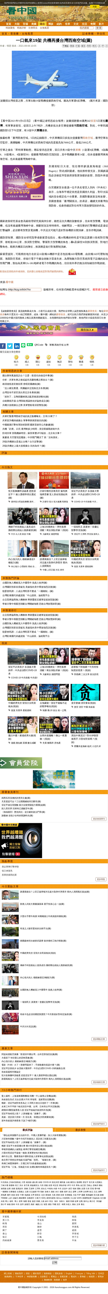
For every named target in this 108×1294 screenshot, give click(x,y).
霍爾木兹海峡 (80, 746)
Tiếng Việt (90, 1273)
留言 (83, 46)
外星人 (68, 1204)
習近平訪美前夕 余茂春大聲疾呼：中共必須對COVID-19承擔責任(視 (33, 1068)
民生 (51, 1201)
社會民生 (33, 28)
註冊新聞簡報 (10, 1252)
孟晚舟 (95, 1185)
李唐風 (75, 1227)
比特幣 (86, 1192)
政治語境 (94, 674)
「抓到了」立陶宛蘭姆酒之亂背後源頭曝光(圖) (25, 396)
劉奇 (13, 1204)
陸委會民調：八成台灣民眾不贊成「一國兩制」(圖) (27, 591)
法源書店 (44, 1276)
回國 (38, 1201)
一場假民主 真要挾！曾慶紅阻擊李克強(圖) (40, 1002)
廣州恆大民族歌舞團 (20, 502)
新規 (24, 534)
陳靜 (39, 1227)
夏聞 (74, 1223)
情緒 (30, 566)
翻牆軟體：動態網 (52, 1280)
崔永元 (44, 1189)
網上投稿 (8, 1273)
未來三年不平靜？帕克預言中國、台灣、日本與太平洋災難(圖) (31, 1106)
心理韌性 (23, 566)
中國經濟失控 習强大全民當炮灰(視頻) (38, 953)
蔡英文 (37, 1195)
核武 (89, 746)
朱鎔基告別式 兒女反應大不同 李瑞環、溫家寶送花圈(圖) (28, 1099)
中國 (29, 534)
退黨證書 (64, 1276)
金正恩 (83, 1185)
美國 (33, 24)
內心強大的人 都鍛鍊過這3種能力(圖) (37, 977)
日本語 (101, 1273)
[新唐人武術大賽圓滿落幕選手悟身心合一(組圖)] (10, 904)
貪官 (76, 707)
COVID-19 (78, 502)
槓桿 (66, 1192)
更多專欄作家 (99, 1245)
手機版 (65, 46)
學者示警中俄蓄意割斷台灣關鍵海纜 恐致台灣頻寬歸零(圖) (31, 604)
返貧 (76, 566)
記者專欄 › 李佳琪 (93, 33)
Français (79, 1273)
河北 (57, 570)
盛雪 (39, 1230)
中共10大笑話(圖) (28, 1026)
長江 (17, 1185)
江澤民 (83, 534)
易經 (33, 1204)
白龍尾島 (66, 1198)
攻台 (55, 710)
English (69, 1273)
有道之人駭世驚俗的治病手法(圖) (35, 928)
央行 (57, 1192)
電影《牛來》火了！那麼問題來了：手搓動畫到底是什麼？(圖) (31, 1065)
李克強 (90, 534)
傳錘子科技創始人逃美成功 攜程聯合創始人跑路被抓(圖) (46, 965)
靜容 (39, 1233)
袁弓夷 (26, 1185)
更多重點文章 (99, 1039)
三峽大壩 (4, 1185)
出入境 (19, 534)
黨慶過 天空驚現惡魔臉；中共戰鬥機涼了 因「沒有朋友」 (31, 437)
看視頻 (101, 1276)
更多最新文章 (99, 1082)
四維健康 (7, 1240)
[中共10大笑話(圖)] (10, 1026)
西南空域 (88, 137)
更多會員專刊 (99, 819)
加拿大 (47, 1192)
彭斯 (9, 1189)
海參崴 (27, 1195)
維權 (102, 1195)
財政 (13, 1195)
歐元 (91, 1192)
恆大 (51, 502)
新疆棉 (11, 1185)
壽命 (74, 1204)
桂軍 (76, 1201)
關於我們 (37, 1273)
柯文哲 (55, 1185)
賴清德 (29, 1182)
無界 (65, 1280)
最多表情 (80, 1130)
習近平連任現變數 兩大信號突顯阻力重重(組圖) (24, 805)
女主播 (103, 1198)
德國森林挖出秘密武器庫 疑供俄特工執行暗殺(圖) (43, 941)
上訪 (10, 1198)
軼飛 (5, 1223)
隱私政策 (59, 1273)
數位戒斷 (32, 743)
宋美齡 (99, 1201)
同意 (95, 6)
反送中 (65, 1189)
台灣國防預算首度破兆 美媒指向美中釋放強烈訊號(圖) (29, 587)
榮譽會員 (92, 311)
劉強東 (48, 1195)
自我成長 (36, 566)
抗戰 (81, 1201)
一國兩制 (4, 1192)
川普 (23, 1182)
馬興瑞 (65, 502)
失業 (45, 743)
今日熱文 (7, 467)
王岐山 (89, 1185)
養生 (83, 1204)
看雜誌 (54, 1276)
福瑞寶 (92, 1276)
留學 (20, 1201)
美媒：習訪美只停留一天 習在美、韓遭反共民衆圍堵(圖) (28, 1117)
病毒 (40, 1182)
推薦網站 (8, 1276)
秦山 (5, 1233)
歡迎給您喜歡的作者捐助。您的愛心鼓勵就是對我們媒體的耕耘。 (32, 271)
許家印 (46, 502)
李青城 (75, 1233)
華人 (7, 1201)
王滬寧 (31, 1189)
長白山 (59, 1198)
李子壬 (75, 1237)
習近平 (77, 534)
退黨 (46, 1185)
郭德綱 (77, 674)
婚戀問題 (55, 534)
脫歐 (53, 1192)
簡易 (74, 1216)
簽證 (34, 1201)
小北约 (95, 746)
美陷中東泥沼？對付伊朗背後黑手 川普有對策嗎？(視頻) (84, 738)
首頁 (8, 24)
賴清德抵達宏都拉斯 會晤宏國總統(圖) (21, 384)
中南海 (50, 1189)
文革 (78, 1204)
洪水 (21, 1185)
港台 (42, 24)
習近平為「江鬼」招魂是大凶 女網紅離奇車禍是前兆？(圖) (29, 1167)
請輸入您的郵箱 (36, 1258)
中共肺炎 (4, 1182)
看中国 (23, 13)
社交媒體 (33, 1192)
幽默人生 (39, 1204)
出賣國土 (98, 1182)
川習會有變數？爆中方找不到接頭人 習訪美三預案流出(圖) (29, 1139)
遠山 (39, 1223)
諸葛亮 (27, 1204)
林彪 (9, 1204)
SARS (79, 1198)
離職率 (50, 743)
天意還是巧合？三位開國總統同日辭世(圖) (21, 801)
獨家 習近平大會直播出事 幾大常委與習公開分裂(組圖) (27, 1146)
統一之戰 (62, 710)
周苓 (5, 1227)
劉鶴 (26, 1189)
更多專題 (101, 879)
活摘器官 (30, 1198)
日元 (95, 1192)
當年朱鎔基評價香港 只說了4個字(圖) (19, 1120)
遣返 (29, 1201)
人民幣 (80, 1192)
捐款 (28, 1273)
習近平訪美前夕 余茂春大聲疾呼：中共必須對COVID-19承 (85, 494)
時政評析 (21, 28)
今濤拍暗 (41, 1216)
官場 (25, 24)
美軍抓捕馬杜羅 (9, 875)
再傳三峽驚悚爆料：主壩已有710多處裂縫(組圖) (24, 1163)
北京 (43, 1195)
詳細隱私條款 (64, 6)
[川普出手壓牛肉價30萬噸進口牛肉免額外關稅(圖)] (10, 916)
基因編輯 (89, 1195)
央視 (2, 1201)
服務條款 (48, 1273)
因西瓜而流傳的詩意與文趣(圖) (16, 798)
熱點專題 (7, 861)
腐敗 (79, 1189)
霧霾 (83, 1195)
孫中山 (86, 1201)
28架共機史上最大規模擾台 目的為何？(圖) (23, 446)
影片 (101, 24)
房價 (58, 1195)
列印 (89, 46)
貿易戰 (79, 1182)
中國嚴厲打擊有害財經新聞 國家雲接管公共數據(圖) (28, 424)
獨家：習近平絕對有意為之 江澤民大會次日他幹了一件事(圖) (30, 1103)
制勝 (45, 710)
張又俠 (91, 1182)
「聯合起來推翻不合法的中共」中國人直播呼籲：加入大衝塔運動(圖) (34, 1135)
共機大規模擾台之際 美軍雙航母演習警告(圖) (24, 405)
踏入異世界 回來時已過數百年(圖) (17, 808)
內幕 (55, 1189)
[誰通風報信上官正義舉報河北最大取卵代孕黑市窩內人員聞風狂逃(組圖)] (10, 892)
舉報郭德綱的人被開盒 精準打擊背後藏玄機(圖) (24, 1149)
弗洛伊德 (62, 1185)
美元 (70, 1192)
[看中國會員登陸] (21, 763)
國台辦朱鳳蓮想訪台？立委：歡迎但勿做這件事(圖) (27, 375)
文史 (76, 24)
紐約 (59, 24)
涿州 (62, 570)
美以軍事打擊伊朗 (10, 866)
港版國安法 (34, 1185)
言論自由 (96, 1198)
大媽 (53, 1195)
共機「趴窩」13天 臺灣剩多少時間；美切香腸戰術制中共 (30, 429)
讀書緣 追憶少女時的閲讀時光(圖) (17, 815)
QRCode (38, 345)
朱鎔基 (91, 707)
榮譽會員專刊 (10, 792)
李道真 (40, 1220)
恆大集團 (57, 502)
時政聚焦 (10, 28)
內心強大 (15, 566)
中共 (13, 534)
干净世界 (19, 1276)
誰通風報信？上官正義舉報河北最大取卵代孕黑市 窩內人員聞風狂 (53, 562)
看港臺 (14, 33)
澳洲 (68, 1201)
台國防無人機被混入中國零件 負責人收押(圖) (24, 583)
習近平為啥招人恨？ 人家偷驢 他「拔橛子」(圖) (24, 1113)
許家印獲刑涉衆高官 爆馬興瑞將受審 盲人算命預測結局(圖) (53, 494)
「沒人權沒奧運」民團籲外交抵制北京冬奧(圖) (25, 388)
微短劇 (19, 743)
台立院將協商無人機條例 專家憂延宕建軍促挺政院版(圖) (30, 599)
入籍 (42, 1201)
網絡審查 (22, 1198)
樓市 (9, 1195)
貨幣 (74, 1192)
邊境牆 (3, 1189)
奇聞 (92, 24)
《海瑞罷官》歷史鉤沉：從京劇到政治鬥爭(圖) (23, 812)
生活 (84, 24)
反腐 (83, 1189)
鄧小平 (3, 1204)
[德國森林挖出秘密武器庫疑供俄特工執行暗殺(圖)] (10, 941)
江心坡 (73, 1198)
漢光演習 (55, 1182)
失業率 (82, 566)
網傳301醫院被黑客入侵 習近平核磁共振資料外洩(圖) (26, 1110)
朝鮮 (42, 1192)
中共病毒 (88, 502)
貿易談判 (20, 1189)
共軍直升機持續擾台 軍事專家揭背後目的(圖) (24, 420)
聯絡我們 (19, 1273)
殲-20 (49, 710)
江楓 (39, 1237)
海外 (56, 1201)
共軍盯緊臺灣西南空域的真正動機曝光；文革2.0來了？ (29, 416)
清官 (81, 707)
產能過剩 (89, 566)
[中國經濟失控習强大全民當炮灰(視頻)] (10, 953)
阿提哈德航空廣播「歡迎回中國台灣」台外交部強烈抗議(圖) (30, 1054)
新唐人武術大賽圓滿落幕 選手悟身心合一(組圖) (42, 904)
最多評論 (27, 1130)
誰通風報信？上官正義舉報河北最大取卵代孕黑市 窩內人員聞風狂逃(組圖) (55, 892)
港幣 (100, 1192)
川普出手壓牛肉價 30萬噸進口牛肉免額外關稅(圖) (43, 916)
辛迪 (74, 1240)
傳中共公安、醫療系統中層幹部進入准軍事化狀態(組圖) (28, 1156)
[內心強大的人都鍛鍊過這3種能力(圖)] (10, 977)
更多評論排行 (99, 1170)
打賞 (78, 46)
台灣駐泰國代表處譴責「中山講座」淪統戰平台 (26, 595)
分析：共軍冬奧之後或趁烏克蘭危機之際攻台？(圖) (27, 380)
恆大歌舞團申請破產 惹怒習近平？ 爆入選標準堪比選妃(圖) (22, 494)
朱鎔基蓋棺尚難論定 (11, 1072)
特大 (95, 46)
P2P (79, 1195)
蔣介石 (93, 1201)
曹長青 (40, 1240)
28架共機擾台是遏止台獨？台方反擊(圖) (22, 441)
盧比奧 (35, 1182)
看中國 (9, 282)
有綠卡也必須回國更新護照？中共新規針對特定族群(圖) (46, 1014)
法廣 (27, 1192)
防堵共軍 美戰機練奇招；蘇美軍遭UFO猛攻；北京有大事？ (32, 433)
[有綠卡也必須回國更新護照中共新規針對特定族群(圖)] (10, 1014)
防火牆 (96, 1195)
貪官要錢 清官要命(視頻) (83, 703)
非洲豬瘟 (68, 1195)
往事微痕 (12, 1192)
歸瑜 (74, 1220)
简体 (72, 46)
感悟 (50, 1204)
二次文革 (85, 674)
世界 (67, 24)
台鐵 (68, 1182)
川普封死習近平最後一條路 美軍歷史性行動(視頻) (25, 1153)
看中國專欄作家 (12, 1211)
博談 (50, 24)
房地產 (57, 743)
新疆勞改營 (87, 1198)
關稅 (101, 1185)
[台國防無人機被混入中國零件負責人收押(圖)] (10, 990)
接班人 (96, 534)
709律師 (4, 1198)
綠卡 (47, 1201)
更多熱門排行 (99, 1124)
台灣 (66, 345)
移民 (11, 1201)
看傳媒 (83, 1276)
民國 (72, 1201)
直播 (25, 743)
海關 (25, 1201)
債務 (61, 1192)
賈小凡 (6, 1220)
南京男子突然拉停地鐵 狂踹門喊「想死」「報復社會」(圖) (29, 1160)
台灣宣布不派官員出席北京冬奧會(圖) (21, 392)
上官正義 (51, 570)
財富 (17, 1195)
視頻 (4, 643)
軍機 (78, 149)
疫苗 (93, 120)
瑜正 (5, 1237)
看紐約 (74, 1276)
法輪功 (15, 1198)
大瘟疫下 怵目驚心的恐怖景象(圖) (17, 1058)
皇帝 (22, 1204)
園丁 (5, 1230)
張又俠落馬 (7, 871)
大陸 (17, 24)
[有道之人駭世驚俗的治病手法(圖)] (10, 928)
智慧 (45, 1204)
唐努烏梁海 (51, 1198)
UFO (69, 1185)
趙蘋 (74, 1230)
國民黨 (62, 1182)
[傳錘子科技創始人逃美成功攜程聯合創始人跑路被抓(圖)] (10, 965)
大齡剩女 (46, 534)
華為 (78, 1185)
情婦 (74, 1189)
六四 (41, 1185)
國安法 (73, 1182)
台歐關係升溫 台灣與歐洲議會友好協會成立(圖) (25, 401)
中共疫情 (96, 502)
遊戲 (13, 743)
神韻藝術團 (32, 1276)
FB (38, 1192)
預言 (59, 1204)
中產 (22, 1195)
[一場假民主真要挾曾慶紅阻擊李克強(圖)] (10, 1002)
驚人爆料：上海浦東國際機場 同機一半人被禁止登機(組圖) (29, 1096)
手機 (54, 1204)
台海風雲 (44, 28)
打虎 (87, 1189)
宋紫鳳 (6, 1216)
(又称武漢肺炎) (15, 1182)
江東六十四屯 (40, 1198)
